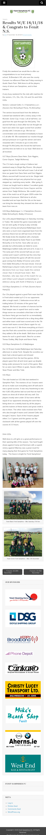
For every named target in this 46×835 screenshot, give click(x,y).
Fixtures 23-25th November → (36, 572)
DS (5, 35)
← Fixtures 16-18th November (11, 572)
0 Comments (27, 35)
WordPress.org (14, 812)
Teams (5, 19)
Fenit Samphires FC (26, 830)
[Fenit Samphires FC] (23, 10)
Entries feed (13, 806)
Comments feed (14, 809)
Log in (10, 803)
